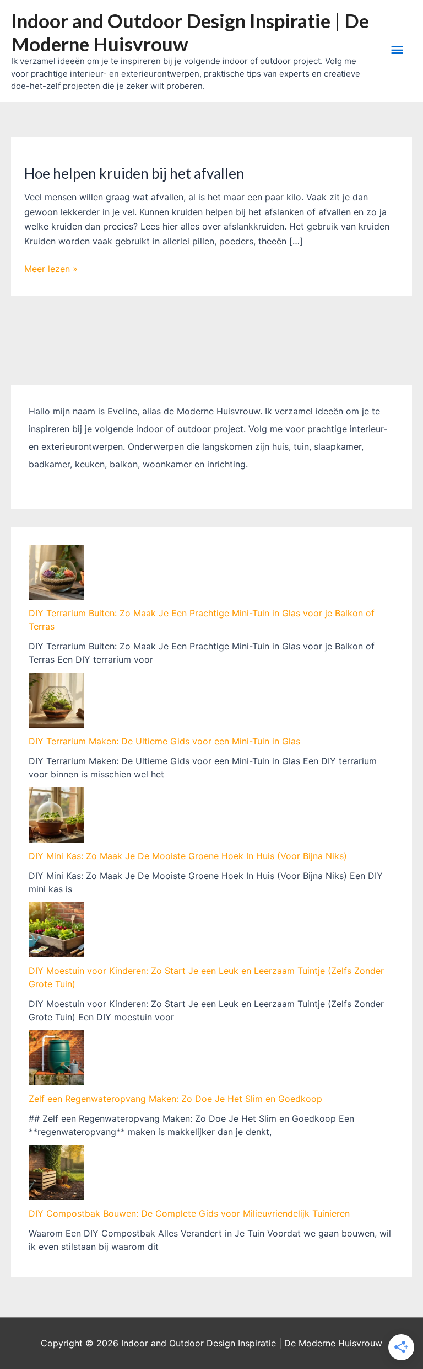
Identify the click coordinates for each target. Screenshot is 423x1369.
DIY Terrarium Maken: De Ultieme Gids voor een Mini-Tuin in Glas (164, 741)
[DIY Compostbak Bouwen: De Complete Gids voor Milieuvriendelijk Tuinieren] (56, 1172)
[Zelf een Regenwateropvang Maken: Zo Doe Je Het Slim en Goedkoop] (56, 1057)
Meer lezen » (51, 269)
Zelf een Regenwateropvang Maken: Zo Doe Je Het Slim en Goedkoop (175, 1098)
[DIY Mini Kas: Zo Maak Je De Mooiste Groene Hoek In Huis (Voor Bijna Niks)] (56, 815)
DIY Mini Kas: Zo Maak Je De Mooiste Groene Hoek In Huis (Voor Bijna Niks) (188, 855)
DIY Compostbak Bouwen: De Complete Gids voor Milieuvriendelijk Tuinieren (189, 1213)
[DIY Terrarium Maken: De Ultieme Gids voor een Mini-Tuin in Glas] (56, 700)
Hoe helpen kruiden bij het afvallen (134, 173)
